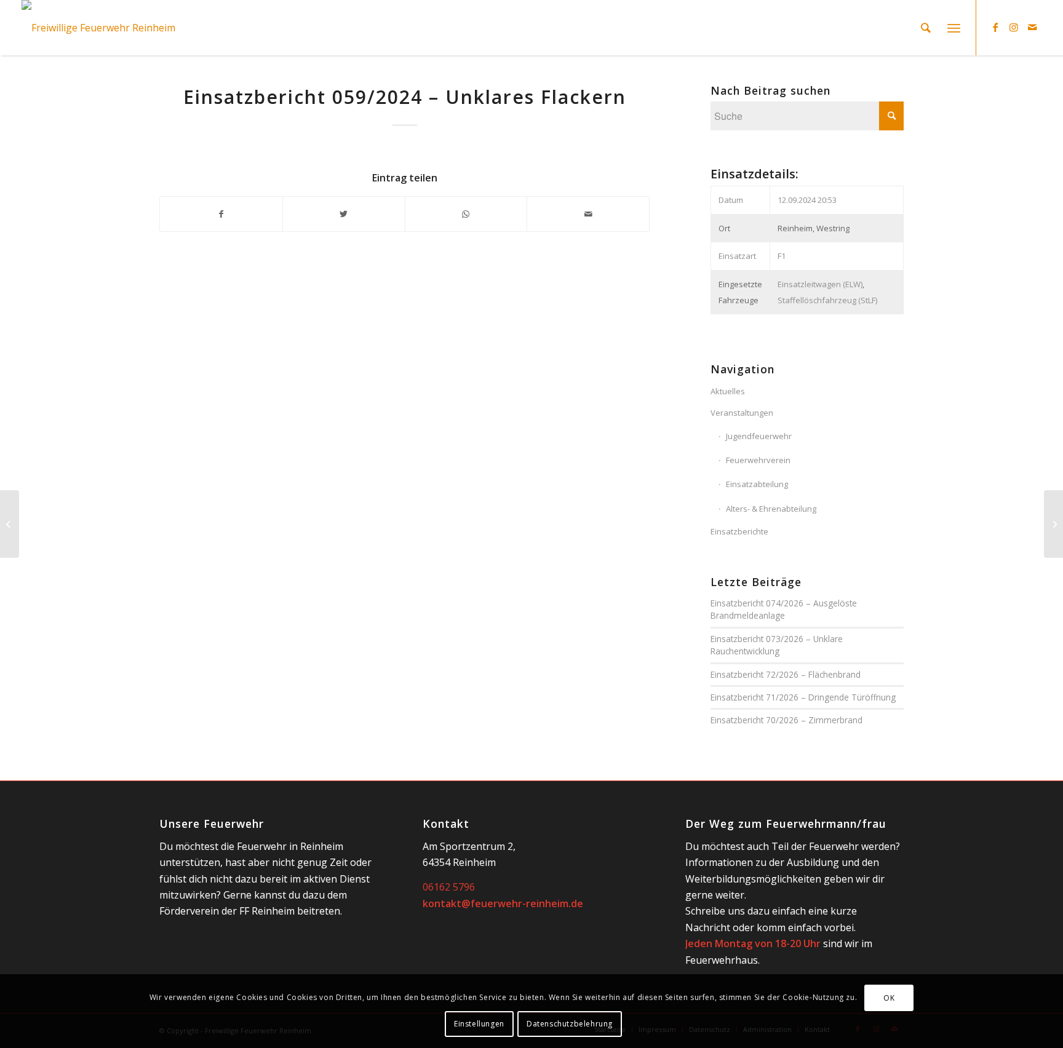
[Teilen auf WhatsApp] (466, 214)
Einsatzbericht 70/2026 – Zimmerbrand (786, 720)
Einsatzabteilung (757, 484)
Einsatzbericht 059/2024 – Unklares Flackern (404, 96)
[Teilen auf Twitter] (344, 214)
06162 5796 (449, 887)
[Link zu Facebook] (995, 27)
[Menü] (953, 27)
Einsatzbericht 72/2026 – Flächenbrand (786, 674)
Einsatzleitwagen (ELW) (820, 284)
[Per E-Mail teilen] (588, 214)
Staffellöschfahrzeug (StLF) (827, 300)
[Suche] (926, 27)
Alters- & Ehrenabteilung (771, 508)
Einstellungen (479, 1023)
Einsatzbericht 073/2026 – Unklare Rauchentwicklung (777, 645)
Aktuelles (728, 391)
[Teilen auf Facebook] (221, 214)
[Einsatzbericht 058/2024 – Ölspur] (9, 524)
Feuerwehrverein (758, 460)
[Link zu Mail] (1032, 27)
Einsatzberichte (739, 531)
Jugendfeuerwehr (759, 436)
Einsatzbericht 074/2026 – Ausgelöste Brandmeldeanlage (784, 609)
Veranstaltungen (742, 412)
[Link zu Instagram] (1014, 27)
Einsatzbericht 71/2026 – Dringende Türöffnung (803, 697)
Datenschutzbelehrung (570, 1023)
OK (888, 998)
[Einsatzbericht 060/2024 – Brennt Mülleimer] (1053, 524)
